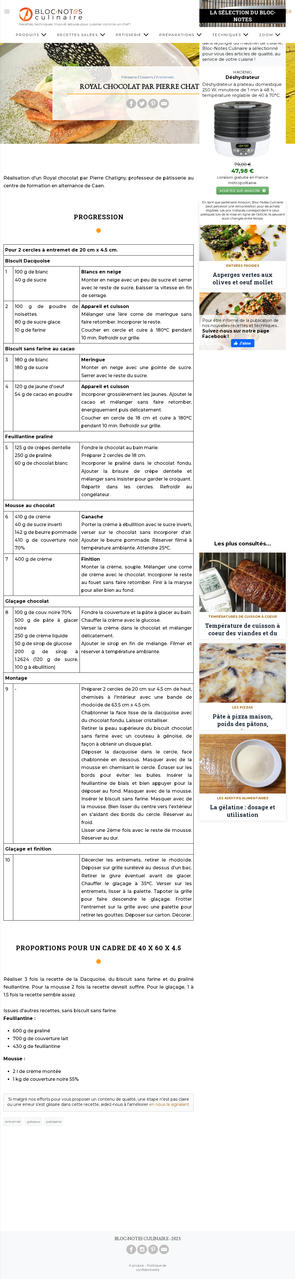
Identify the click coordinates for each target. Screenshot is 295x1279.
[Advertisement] (147, 161)
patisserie (53, 1121)
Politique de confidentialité (151, 1267)
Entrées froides (242, 266)
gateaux (33, 1121)
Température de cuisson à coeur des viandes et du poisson (242, 630)
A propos (136, 1265)
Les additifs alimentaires (242, 798)
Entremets (165, 77)
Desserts (147, 77)
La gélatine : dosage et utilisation (242, 810)
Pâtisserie (129, 77)
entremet (13, 1121)
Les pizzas (242, 707)
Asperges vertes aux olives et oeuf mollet (243, 278)
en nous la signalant (169, 1104)
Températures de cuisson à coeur (242, 617)
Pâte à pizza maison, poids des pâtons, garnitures (243, 721)
